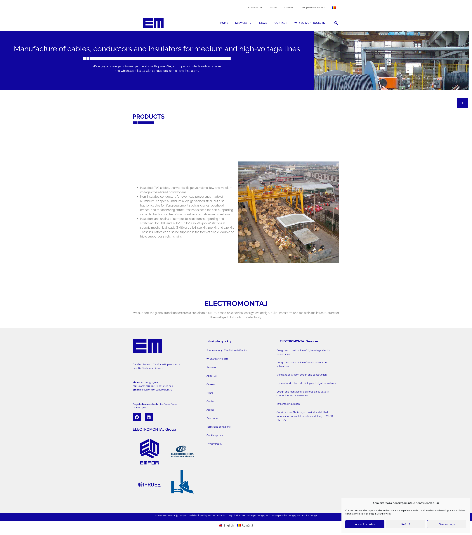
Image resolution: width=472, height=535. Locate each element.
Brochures (212, 418)
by (205, 515)
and (191, 515)
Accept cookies (365, 524)
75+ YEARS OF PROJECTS (309, 22)
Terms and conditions (218, 426)
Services (211, 367)
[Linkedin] (149, 417)
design (237, 515)
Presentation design (306, 515)
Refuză (405, 524)
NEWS (263, 22)
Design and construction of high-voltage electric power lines (303, 352)
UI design (259, 515)
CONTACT (281, 22)
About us (253, 7)
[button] (336, 23)
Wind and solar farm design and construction (302, 374)
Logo (230, 515)
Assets (273, 7)
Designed (183, 515)
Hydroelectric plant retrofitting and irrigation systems (306, 383)
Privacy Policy (214, 443)
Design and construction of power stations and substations (302, 364)
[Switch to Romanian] (334, 7)
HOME (224, 22)
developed (198, 515)
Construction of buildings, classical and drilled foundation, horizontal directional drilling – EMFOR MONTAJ (305, 416)
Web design (272, 515)
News (209, 392)
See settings (447, 524)
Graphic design (287, 515)
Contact (210, 401)
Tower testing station (288, 403)
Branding (221, 515)
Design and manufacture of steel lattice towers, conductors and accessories (303, 393)
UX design (247, 515)
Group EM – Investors (313, 7)
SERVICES (241, 22)
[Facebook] (137, 417)
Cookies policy (214, 435)
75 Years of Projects (217, 358)
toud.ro (211, 515)
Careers (288, 7)
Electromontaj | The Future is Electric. (227, 350)
